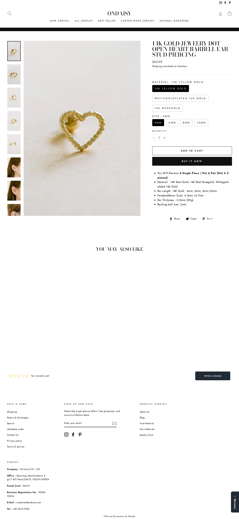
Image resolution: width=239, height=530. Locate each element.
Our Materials (147, 429)
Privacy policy (14, 441)
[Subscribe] (114, 423)
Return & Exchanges (17, 417)
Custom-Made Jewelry (137, 20)
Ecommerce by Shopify (124, 516)
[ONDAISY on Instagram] (66, 434)
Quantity (159, 131)
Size (161, 116)
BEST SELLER (107, 20)
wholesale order (15, 429)
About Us (144, 412)
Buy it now (192, 161)
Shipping (157, 66)
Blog (142, 417)
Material (178, 82)
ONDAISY (119, 13)
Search (10, 423)
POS (106, 516)
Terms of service (15, 446)
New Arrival (60, 20)
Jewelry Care (146, 435)
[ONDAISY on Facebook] (73, 434)
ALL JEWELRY (84, 20)
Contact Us (12, 435)
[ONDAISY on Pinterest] (80, 434)
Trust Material (147, 423)
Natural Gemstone (174, 20)
